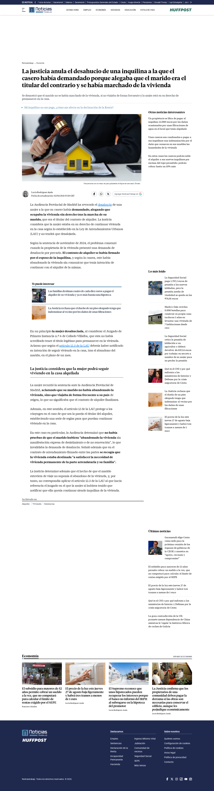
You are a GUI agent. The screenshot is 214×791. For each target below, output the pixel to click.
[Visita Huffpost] (180, 9)
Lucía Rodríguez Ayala (42, 192)
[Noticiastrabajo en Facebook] (167, 779)
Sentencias (49, 503)
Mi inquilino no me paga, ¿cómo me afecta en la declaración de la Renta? (68, 107)
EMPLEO (87, 10)
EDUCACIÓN (130, 10)
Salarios (68, 2)
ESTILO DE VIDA (147, 10)
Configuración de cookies (177, 743)
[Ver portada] (40, 10)
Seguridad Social (143, 756)
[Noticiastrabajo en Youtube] (185, 779)
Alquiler (26, 503)
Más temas (140, 765)
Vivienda (37, 503)
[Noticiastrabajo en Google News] (190, 779)
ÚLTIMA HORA (72, 10)
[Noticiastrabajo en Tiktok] (181, 779)
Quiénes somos (172, 738)
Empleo (114, 738)
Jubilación (139, 743)
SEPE (137, 760)
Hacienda (115, 764)
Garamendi (58, 2)
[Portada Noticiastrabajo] (34, 733)
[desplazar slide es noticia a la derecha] (191, 2)
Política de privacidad (175, 757)
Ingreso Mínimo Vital (145, 738)
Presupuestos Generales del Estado (102, 2)
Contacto (169, 761)
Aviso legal (169, 752)
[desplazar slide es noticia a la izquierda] (35, 2)
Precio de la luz (44, 2)
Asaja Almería (134, 2)
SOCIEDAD (115, 10)
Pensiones (147, 2)
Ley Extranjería (175, 2)
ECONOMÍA (101, 10)
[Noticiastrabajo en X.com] (171, 779)
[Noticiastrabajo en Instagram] (176, 779)
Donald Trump (160, 2)
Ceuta (123, 2)
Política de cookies (173, 748)
